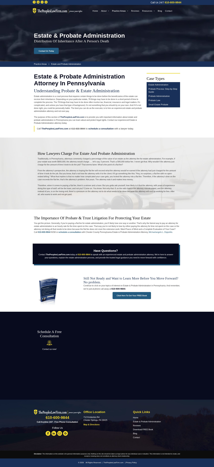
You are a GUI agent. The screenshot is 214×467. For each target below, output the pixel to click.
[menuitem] (95, 11)
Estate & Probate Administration (147, 422)
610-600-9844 (173, 2)
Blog (135, 433)
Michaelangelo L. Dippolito (160, 232)
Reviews (137, 426)
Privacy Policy (131, 463)
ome (136, 418)
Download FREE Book (143, 429)
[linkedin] (38, 2)
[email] (42, 2)
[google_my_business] (46, 2)
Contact (136, 437)
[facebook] (34, 2)
